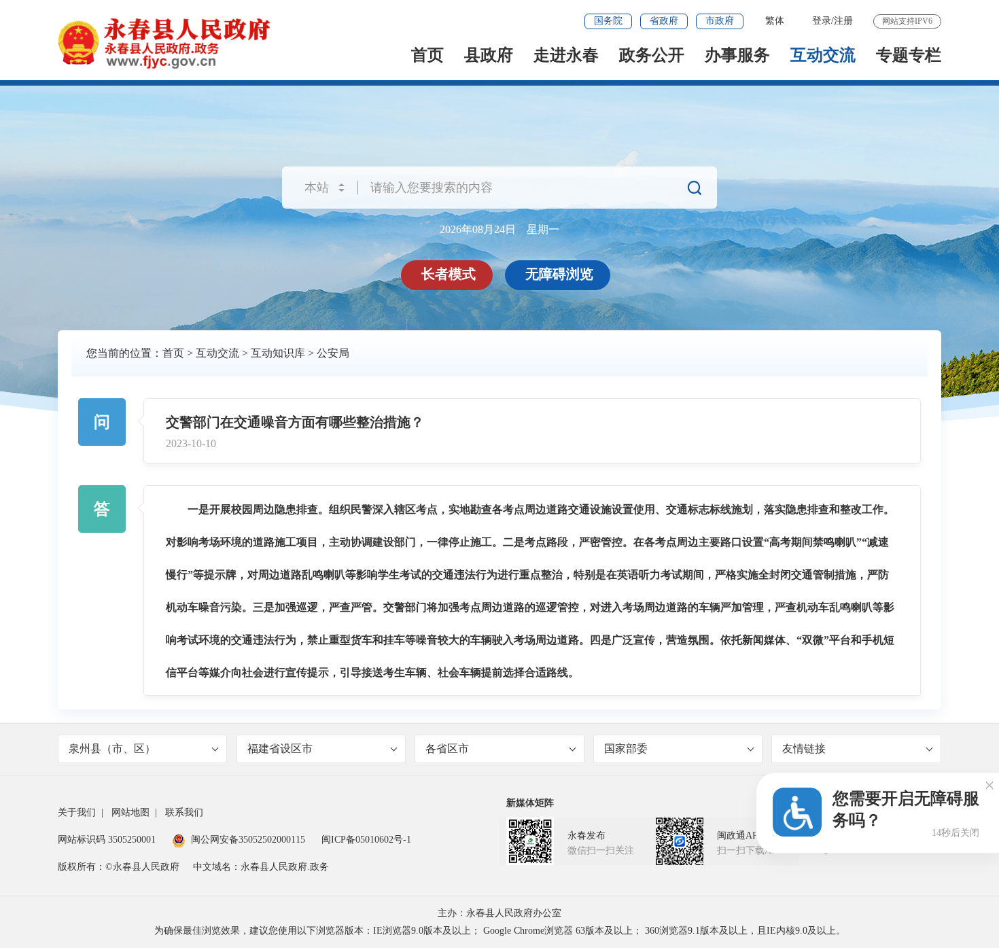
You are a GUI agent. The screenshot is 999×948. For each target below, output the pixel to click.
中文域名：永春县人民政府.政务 (261, 867)
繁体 (774, 21)
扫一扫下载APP (749, 850)
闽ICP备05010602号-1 (366, 840)
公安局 (333, 353)
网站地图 (130, 812)
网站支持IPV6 (907, 21)
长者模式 (448, 273)
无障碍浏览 (559, 273)
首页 (427, 55)
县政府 (488, 55)
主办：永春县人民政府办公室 (499, 913)
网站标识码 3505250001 (107, 840)
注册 (843, 21)
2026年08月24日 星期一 (499, 229)
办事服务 (737, 55)
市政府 (719, 21)
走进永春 (566, 55)
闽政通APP (740, 835)
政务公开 (651, 55)
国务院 (608, 21)
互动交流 (823, 55)
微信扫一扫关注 (600, 850)
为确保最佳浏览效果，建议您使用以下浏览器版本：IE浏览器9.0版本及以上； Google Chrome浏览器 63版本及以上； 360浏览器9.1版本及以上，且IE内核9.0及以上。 (499, 931)
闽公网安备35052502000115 (248, 840)
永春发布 (586, 835)
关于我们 (77, 812)
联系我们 (184, 812)
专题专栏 (908, 55)
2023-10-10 (191, 443)
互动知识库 (278, 353)
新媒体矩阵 (530, 803)
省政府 (664, 21)
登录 (821, 21)
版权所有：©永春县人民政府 (118, 867)
